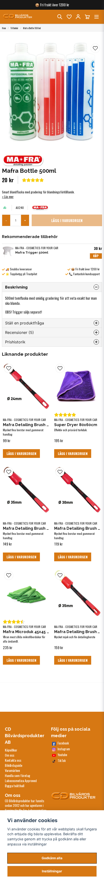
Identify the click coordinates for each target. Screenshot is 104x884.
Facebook (63, 743)
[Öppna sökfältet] (59, 17)
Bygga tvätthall (14, 785)
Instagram (64, 749)
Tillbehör (14, 28)
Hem (4, 28)
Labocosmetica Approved (21, 780)
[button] (95, 48)
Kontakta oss (13, 760)
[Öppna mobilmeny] (96, 17)
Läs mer (9, 196)
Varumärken (12, 770)
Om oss (9, 755)
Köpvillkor (11, 749)
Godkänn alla (52, 858)
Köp (96, 256)
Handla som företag (17, 775)
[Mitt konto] (78, 17)
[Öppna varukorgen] (87, 17)
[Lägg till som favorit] (69, 17)
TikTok (62, 760)
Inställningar (52, 871)
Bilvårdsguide (13, 765)
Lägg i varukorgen (21, 453)
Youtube (62, 754)
